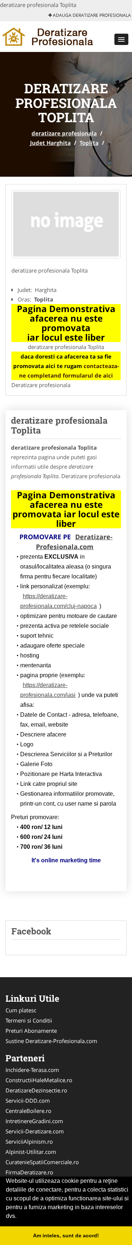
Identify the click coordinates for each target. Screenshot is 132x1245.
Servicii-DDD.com (28, 1100)
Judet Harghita (50, 142)
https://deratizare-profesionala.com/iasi (48, 690)
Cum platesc (21, 1010)
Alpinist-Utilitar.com (31, 1151)
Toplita (89, 142)
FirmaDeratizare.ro (29, 1172)
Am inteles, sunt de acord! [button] (66, 1235)
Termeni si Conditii (29, 1020)
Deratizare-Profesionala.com (74, 541)
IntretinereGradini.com (34, 1121)
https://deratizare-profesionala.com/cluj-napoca (58, 601)
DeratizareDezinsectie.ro (36, 1090)
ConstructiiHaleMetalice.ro (39, 1080)
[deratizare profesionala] (48, 36)
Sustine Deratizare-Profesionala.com (51, 1041)
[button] (121, 39)
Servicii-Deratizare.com (35, 1131)
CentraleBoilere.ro (28, 1110)
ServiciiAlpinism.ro (29, 1141)
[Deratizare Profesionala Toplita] (66, 224)
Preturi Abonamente (31, 1030)
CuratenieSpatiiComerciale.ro (42, 1162)
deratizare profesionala (64, 133)
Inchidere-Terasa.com (32, 1069)
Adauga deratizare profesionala (91, 15)
